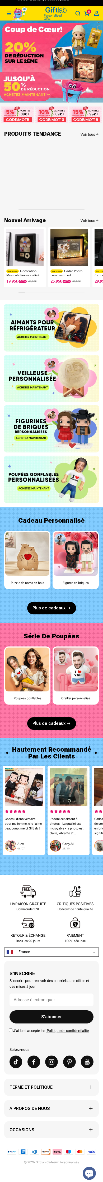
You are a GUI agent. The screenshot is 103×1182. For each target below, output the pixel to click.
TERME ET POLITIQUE (31, 1087)
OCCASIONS (22, 1129)
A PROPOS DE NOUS (30, 1108)
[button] (96, 255)
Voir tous (88, 134)
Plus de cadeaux (48, 607)
